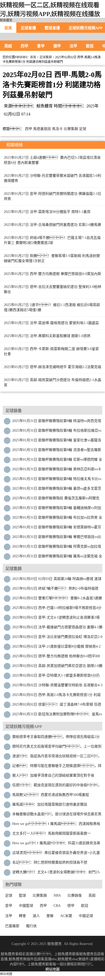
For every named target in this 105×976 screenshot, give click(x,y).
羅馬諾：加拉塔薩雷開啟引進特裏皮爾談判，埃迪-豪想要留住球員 (49, 806)
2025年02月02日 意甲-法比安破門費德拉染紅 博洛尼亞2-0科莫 (57, 638)
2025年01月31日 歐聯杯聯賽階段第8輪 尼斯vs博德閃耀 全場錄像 (57, 461)
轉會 (22, 916)
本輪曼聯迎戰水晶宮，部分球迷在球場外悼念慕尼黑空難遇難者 (56, 815)
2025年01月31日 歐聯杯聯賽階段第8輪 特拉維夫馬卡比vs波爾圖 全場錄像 (56, 480)
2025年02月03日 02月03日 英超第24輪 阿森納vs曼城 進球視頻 (56, 580)
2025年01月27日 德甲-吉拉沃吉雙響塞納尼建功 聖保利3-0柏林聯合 (52, 289)
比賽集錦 (71, 129)
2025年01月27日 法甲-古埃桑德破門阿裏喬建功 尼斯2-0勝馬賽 (52, 225)
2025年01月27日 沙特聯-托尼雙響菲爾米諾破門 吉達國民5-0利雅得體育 (52, 178)
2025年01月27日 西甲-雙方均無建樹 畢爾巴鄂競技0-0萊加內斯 (52, 274)
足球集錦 (46, 57)
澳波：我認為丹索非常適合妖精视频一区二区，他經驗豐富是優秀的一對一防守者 (56, 757)
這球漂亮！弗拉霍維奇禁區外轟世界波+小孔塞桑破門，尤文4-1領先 (56, 854)
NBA (57, 895)
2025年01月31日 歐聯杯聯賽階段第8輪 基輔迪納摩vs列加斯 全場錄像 (56, 509)
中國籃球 (26, 906)
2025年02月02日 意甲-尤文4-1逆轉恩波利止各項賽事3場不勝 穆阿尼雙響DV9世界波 (56, 619)
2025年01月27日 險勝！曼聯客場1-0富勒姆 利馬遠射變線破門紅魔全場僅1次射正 (52, 258)
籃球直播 (52, 28)
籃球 (22, 895)
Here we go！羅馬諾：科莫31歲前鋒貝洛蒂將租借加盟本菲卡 (56, 844)
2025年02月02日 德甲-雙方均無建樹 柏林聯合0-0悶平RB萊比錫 (56, 657)
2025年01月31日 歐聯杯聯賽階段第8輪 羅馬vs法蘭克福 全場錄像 (57, 557)
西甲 (24, 46)
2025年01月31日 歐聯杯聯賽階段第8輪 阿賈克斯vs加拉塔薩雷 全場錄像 (56, 548)
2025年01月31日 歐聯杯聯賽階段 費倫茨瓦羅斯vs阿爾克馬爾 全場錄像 (55, 499)
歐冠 (90, 46)
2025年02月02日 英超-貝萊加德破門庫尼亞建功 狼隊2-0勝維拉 (57, 667)
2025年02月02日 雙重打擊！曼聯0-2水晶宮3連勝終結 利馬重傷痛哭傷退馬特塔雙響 (57, 599)
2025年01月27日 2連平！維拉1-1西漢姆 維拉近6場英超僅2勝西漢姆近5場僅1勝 (52, 307)
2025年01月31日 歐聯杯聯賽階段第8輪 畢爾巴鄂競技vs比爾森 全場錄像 (56, 538)
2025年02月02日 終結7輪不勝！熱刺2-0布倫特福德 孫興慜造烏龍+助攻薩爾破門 (55, 590)
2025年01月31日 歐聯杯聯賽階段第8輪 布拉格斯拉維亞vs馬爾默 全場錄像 (56, 432)
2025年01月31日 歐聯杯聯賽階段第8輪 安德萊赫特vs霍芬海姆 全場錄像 (56, 528)
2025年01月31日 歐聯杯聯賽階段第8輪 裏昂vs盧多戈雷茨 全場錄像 (56, 490)
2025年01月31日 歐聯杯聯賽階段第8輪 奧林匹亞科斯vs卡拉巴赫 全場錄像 (56, 470)
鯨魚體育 (6, 20)
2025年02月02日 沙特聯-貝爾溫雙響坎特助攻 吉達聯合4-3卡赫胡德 (57, 686)
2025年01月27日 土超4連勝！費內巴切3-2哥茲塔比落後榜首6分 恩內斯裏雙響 (52, 160)
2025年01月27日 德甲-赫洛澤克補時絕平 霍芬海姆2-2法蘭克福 (52, 367)
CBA (57, 906)
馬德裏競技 (42, 129)
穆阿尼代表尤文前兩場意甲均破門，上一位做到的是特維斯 (56, 748)
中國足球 (86, 916)
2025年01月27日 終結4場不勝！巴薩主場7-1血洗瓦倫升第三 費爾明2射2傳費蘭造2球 (52, 240)
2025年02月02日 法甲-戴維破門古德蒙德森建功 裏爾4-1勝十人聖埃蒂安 (57, 628)
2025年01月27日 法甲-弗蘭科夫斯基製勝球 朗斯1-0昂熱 (47, 336)
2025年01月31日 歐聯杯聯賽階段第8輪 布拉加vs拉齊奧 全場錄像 (57, 519)
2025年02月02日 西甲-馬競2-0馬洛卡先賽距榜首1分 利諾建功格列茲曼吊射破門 (56, 696)
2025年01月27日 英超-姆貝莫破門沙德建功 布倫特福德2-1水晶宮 (52, 382)
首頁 (8, 28)
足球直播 (28, 28)
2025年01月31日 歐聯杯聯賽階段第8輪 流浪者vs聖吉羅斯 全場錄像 (56, 451)
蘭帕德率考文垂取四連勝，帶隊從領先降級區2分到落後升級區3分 (56, 738)
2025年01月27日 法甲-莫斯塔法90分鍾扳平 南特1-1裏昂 (47, 212)
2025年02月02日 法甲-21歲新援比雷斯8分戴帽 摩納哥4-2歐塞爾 (56, 648)
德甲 (57, 46)
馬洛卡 (57, 129)
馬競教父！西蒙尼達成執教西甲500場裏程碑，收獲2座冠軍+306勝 (50, 796)
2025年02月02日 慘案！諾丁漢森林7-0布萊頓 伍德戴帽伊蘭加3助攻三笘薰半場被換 (56, 706)
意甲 (41, 46)
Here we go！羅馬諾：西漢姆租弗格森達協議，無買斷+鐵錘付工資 (56, 825)
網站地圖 (52, 969)
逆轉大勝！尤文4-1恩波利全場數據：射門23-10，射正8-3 (56, 873)
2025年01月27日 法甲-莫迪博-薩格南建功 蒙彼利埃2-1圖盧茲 (51, 323)
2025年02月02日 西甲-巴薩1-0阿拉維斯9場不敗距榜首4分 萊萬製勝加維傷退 (56, 609)
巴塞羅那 (12, 926)
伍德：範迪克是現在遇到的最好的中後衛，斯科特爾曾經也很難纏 (56, 786)
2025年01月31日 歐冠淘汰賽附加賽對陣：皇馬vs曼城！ (57, 715)
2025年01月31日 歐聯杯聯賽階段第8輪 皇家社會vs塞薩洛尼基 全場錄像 (56, 441)
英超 (8, 46)
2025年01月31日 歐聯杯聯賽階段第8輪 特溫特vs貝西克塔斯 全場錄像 (56, 422)
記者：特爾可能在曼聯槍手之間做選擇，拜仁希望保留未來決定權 (56, 767)
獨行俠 (31, 926)
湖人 (36, 916)
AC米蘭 (66, 916)
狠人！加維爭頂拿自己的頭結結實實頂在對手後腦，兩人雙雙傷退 (53, 777)
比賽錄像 (75, 895)
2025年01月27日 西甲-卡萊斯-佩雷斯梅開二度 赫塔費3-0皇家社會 (51, 351)
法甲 (73, 46)
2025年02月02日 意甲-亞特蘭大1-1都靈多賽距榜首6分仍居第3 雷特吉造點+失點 (56, 677)
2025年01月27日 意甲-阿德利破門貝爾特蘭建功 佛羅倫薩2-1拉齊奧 (52, 196)
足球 (82, 129)
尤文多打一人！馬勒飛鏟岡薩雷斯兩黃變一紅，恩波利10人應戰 (51, 835)
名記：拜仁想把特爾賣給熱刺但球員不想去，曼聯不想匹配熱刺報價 (49, 864)
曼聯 (50, 916)
